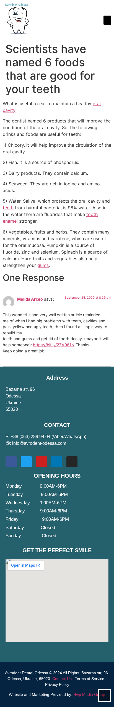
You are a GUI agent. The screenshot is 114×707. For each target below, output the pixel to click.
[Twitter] (26, 461)
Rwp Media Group (89, 694)
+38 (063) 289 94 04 (30, 436)
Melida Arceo (30, 299)
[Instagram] (71, 461)
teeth (8, 207)
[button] (107, 20)
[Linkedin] (56, 461)
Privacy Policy (57, 684)
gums (43, 265)
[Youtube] (41, 461)
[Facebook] (11, 461)
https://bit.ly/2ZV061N (53, 344)
